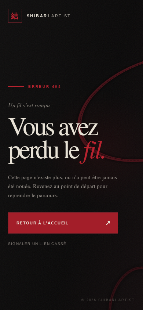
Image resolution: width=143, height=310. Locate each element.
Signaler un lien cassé (37, 244)
